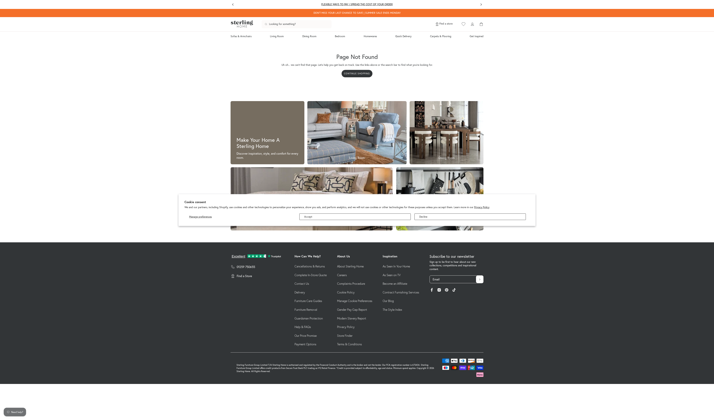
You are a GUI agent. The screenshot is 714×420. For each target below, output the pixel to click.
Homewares (370, 36)
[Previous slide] (233, 4)
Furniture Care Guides (308, 301)
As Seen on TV (392, 275)
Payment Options (305, 344)
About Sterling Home (350, 266)
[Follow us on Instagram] (439, 290)
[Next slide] (481, 4)
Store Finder (345, 335)
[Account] (472, 24)
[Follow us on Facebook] (432, 290)
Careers (342, 275)
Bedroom (340, 36)
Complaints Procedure (351, 283)
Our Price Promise (306, 335)
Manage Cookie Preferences (354, 301)
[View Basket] (481, 24)
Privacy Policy (481, 207)
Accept (308, 216)
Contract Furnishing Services (401, 292)
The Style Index (392, 309)
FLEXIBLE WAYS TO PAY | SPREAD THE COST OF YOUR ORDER (357, 4)
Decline (423, 216)
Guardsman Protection (309, 318)
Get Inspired (476, 36)
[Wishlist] (463, 24)
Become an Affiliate (395, 283)
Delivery (300, 292)
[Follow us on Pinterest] (446, 290)
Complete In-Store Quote (311, 275)
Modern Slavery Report (351, 318)
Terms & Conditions (349, 344)
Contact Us (302, 283)
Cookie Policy (346, 292)
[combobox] (297, 24)
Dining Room (309, 36)
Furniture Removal (306, 309)
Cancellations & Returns (310, 266)
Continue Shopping (357, 73)
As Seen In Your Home (396, 266)
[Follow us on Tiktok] (454, 290)
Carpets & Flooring (440, 36)
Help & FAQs (303, 327)
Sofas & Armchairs (241, 36)
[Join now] (479, 279)
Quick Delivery (403, 36)
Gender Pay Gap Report (352, 309)
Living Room (277, 36)
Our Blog (388, 301)
